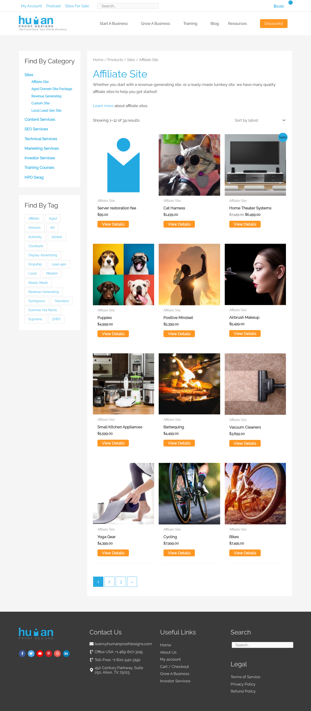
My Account (31, 6)
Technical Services (41, 138)
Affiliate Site (40, 82)
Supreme (35, 319)
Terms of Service (245, 677)
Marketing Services (42, 148)
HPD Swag (34, 177)
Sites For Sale (77, 6)
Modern (52, 273)
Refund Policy (243, 691)
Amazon (34, 227)
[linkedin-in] (67, 653)
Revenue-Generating (43, 292)
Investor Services (40, 158)
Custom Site (40, 103)
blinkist (57, 237)
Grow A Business (174, 673)
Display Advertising (42, 255)
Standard (62, 301)
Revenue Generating (46, 96)
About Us (168, 652)
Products (115, 60)
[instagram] (58, 653)
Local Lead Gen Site (46, 110)
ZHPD (56, 319)
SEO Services (36, 129)
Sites (29, 74)
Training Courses (39, 167)
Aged (53, 218)
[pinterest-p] (49, 653)
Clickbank (35, 246)
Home (98, 60)
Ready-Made (38, 283)
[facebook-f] (23, 653)
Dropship (35, 264)
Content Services (40, 119)
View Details (113, 224)
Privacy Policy (243, 684)
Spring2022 (36, 301)
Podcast (53, 6)
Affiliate (33, 218)
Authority (35, 237)
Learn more (103, 105)
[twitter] (32, 653)
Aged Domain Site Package (51, 89)
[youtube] (40, 653)
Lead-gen (59, 264)
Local (32, 273)
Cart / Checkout (174, 666)
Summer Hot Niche (42, 310)
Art (52, 227)
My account (170, 659)
